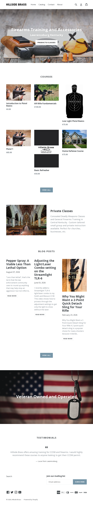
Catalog (42, 4)
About (59, 4)
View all (46, 190)
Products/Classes (47, 42)
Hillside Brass (16, 500)
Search (9, 476)
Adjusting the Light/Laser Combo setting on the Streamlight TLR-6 (45, 269)
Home (33, 4)
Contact (51, 4)
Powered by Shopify (31, 500)
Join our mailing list (55, 476)
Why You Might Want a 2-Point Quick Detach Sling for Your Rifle (73, 303)
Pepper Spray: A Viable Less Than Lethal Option (18, 264)
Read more (12, 296)
